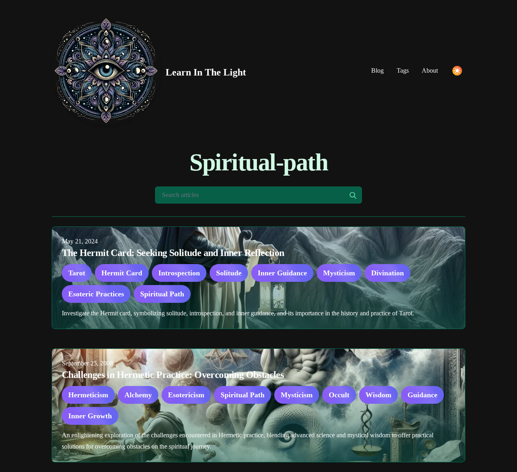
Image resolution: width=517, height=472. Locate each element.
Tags (403, 70)
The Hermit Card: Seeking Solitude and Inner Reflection (173, 253)
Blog (377, 70)
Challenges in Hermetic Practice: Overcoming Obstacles (173, 374)
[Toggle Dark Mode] (457, 70)
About (430, 70)
